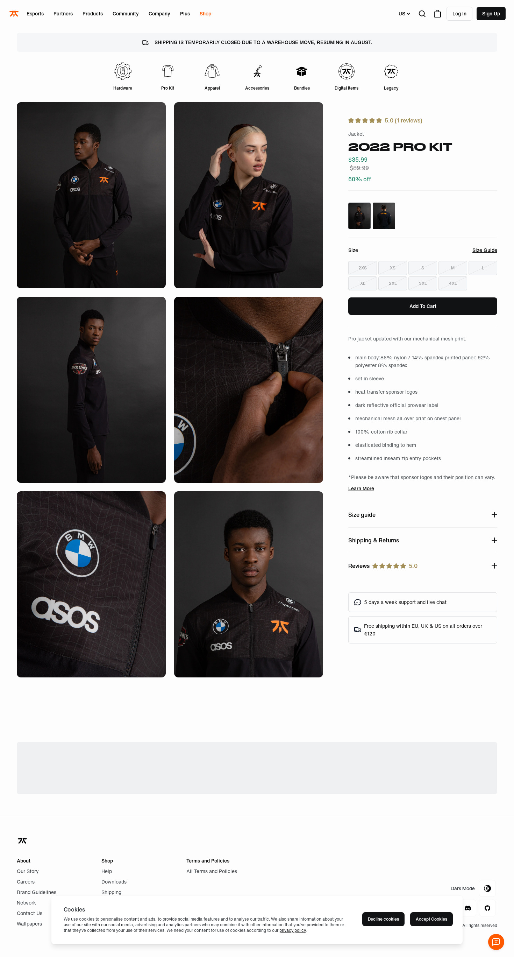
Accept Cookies (431, 919)
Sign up (491, 13)
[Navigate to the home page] (14, 14)
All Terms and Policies (211, 871)
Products (93, 13)
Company (159, 13)
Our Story (28, 871)
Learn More (361, 488)
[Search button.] (422, 13)
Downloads (114, 881)
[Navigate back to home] (23, 841)
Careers (26, 881)
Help (106, 871)
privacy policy (292, 930)
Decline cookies (383, 919)
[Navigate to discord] (467, 908)
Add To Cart (422, 306)
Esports (35, 13)
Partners (63, 13)
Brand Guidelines (36, 892)
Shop (205, 13)
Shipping (111, 892)
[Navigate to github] (487, 908)
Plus (185, 13)
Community (126, 13)
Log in (459, 13)
